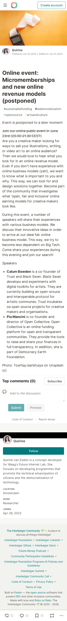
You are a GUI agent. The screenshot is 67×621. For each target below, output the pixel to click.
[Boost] (52, 616)
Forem (18, 592)
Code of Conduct (22, 419)
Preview (35, 407)
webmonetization (48, 109)
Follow (33, 451)
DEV (18, 596)
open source (38, 592)
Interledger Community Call (32, 576)
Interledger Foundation (18, 540)
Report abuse (47, 419)
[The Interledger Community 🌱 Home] (14, 5)
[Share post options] (61, 615)
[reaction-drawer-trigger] (9, 616)
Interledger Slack (45, 545)
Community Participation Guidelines (32, 556)
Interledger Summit (32, 570)
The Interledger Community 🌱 (25, 530)
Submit (16, 407)
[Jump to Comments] (24, 616)
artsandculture (36, 115)
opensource (13, 115)
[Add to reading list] (39, 616)
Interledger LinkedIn (48, 540)
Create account (52, 5)
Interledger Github (20, 545)
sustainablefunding (18, 109)
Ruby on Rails (43, 600)
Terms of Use (33, 587)
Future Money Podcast (32, 550)
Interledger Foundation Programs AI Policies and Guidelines (33, 563)
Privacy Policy (44, 581)
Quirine (17, 50)
